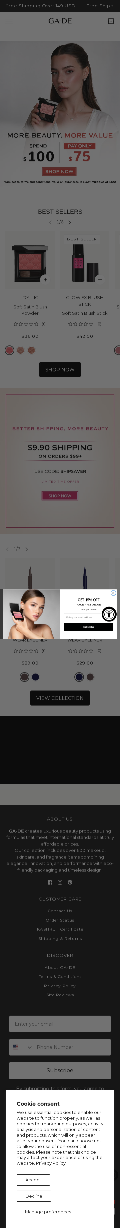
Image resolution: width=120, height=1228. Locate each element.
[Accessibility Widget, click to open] (109, 614)
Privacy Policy (51, 1163)
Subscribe (88, 627)
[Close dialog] (113, 592)
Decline (33, 1196)
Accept (33, 1179)
